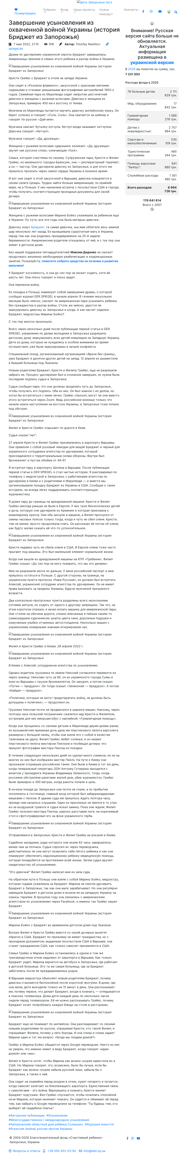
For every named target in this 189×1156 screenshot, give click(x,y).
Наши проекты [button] (84, 9)
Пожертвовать (25, 13)
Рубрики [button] (49, 9)
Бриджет (37, 227)
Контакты (131, 9)
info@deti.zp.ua (94, 1151)
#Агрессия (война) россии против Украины (40, 1129)
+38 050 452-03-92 (61, 1151)
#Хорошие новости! (99, 1124)
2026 (131, 69)
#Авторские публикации (27, 1115)
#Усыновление (57, 1115)
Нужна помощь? (106, 12)
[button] (169, 11)
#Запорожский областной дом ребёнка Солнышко (46, 1124)
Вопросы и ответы (26, 1151)
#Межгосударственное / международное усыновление (49, 1120)
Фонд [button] (64, 9)
